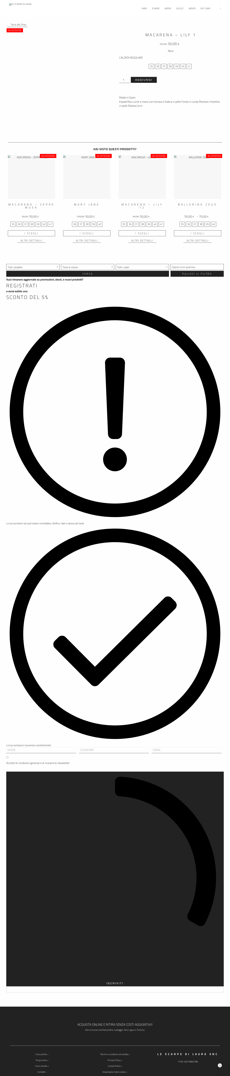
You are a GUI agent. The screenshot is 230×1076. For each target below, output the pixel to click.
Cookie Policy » (115, 1066)
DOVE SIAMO (115, 1037)
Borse (168, 8)
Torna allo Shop (17, 24)
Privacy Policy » (115, 1060)
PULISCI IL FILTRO (197, 273)
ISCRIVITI (115, 983)
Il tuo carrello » (42, 1066)
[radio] (151, 66)
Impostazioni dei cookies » (115, 1072)
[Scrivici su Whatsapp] (5, 1070)
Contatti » (42, 1072)
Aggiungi (143, 80)
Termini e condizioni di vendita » (115, 1054)
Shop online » (42, 1060)
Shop (144, 8)
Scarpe (156, 8)
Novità (192, 8)
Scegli (32, 233)
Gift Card (205, 8)
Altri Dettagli (31, 241)
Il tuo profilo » (42, 1054)
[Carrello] (220, 8)
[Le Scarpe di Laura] (21, 8)
